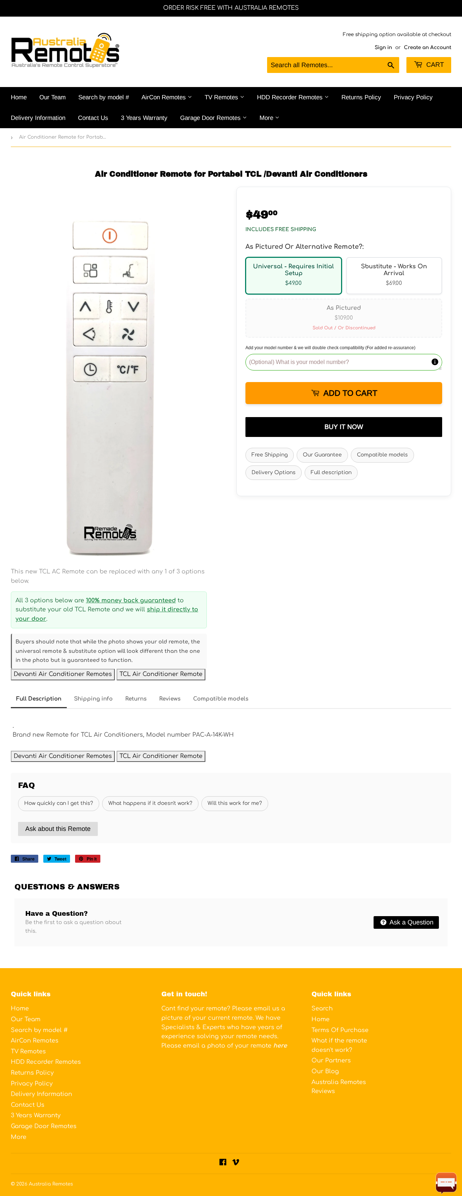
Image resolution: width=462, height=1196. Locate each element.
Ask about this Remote (58, 828)
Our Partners (331, 1060)
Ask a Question (410, 922)
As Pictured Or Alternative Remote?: (304, 246)
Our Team (52, 97)
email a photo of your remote (235, 1046)
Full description (331, 472)
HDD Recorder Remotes (290, 97)
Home (19, 97)
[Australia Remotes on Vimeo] (235, 1163)
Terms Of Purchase (340, 1030)
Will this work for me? (235, 803)
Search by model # (103, 97)
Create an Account (427, 47)
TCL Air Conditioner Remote (160, 674)
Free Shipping (270, 455)
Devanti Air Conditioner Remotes (63, 674)
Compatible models (382, 455)
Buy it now (343, 426)
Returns (136, 699)
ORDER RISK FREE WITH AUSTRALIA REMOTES (231, 8)
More (267, 117)
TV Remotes (222, 97)
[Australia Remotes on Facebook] (223, 1163)
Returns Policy (361, 97)
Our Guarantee (322, 455)
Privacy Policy (413, 97)
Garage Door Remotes (211, 117)
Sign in (383, 47)
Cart (434, 64)
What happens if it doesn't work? (150, 803)
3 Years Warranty (144, 117)
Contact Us (93, 117)
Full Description (38, 699)
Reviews (169, 699)
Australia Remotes (51, 1184)
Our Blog (325, 1071)
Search (322, 1008)
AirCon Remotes (164, 97)
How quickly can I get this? (58, 803)
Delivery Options (274, 472)
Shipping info (93, 699)
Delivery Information (38, 117)
